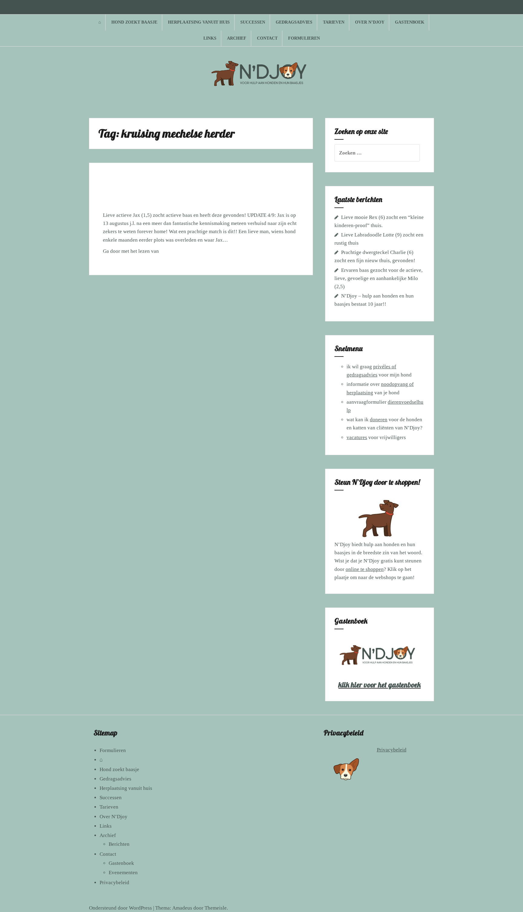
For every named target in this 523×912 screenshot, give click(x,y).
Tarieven (333, 22)
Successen (252, 22)
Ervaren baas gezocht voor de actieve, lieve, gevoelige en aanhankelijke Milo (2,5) (378, 278)
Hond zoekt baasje (134, 22)
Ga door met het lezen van (142, 253)
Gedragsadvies (294, 22)
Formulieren (304, 38)
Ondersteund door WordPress (120, 908)
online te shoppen (365, 569)
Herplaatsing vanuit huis (199, 22)
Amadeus (182, 908)
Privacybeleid (114, 882)
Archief (236, 38)
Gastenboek (409, 22)
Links (209, 38)
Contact (267, 38)
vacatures (357, 437)
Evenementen (123, 872)
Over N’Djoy (369, 22)
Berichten (119, 844)
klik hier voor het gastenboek (379, 684)
